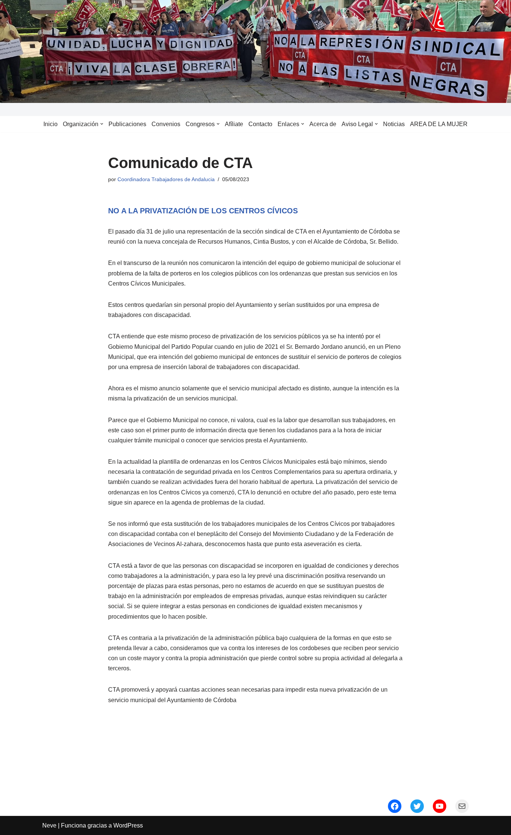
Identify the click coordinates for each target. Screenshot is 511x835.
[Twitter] (417, 806)
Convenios (166, 124)
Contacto (260, 124)
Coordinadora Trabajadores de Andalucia (166, 179)
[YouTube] (439, 806)
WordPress (128, 825)
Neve (49, 825)
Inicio (50, 124)
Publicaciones (127, 124)
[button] (101, 123)
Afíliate (234, 124)
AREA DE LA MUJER (439, 124)
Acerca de (322, 124)
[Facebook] (394, 806)
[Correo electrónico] (462, 806)
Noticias (394, 124)
